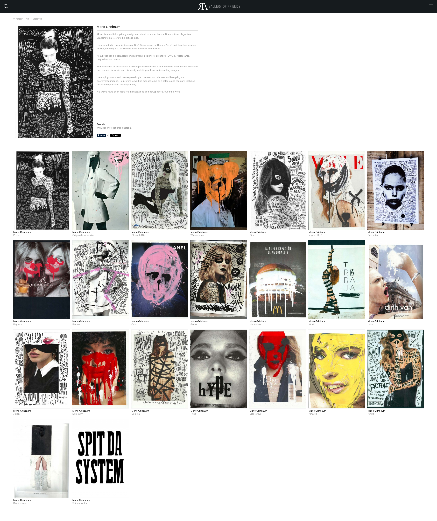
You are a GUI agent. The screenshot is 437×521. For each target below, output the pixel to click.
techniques (22, 19)
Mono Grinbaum (22, 232)
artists (37, 19)
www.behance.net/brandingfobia (114, 127)
